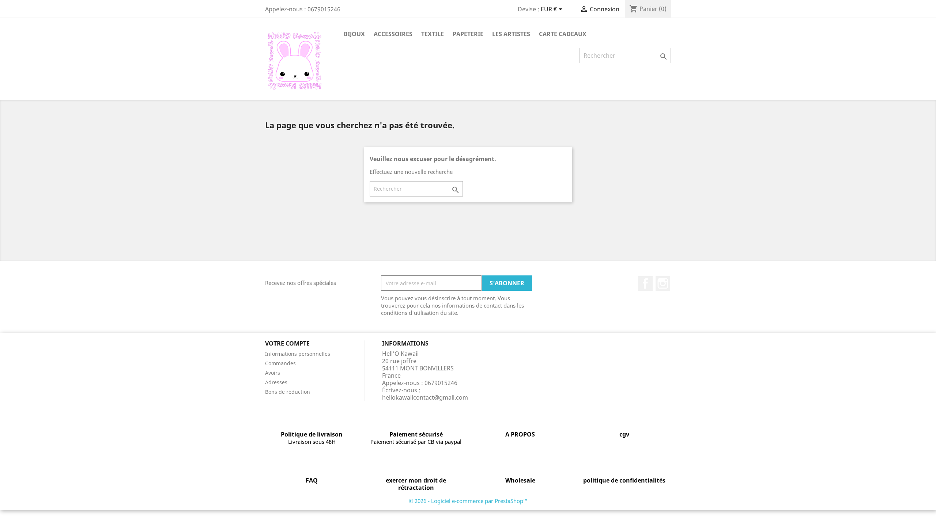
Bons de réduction (287, 391)
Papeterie (468, 34)
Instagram (663, 283)
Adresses (276, 382)
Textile (432, 34)
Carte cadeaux (562, 34)
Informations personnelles (297, 353)
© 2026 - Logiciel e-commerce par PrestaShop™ (468, 500)
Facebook (645, 283)
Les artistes (511, 34)
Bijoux (354, 34)
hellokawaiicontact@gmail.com (425, 397)
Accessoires (393, 34)
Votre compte (287, 343)
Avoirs (272, 372)
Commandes (280, 363)
